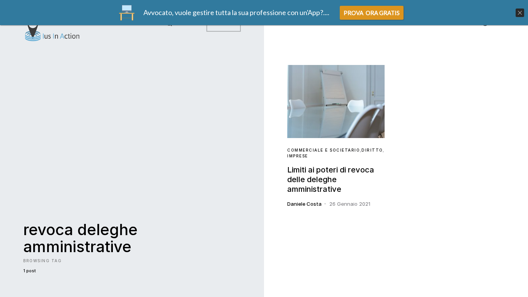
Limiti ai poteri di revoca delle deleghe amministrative (330, 179)
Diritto (372, 150)
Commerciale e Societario (323, 150)
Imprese (297, 156)
